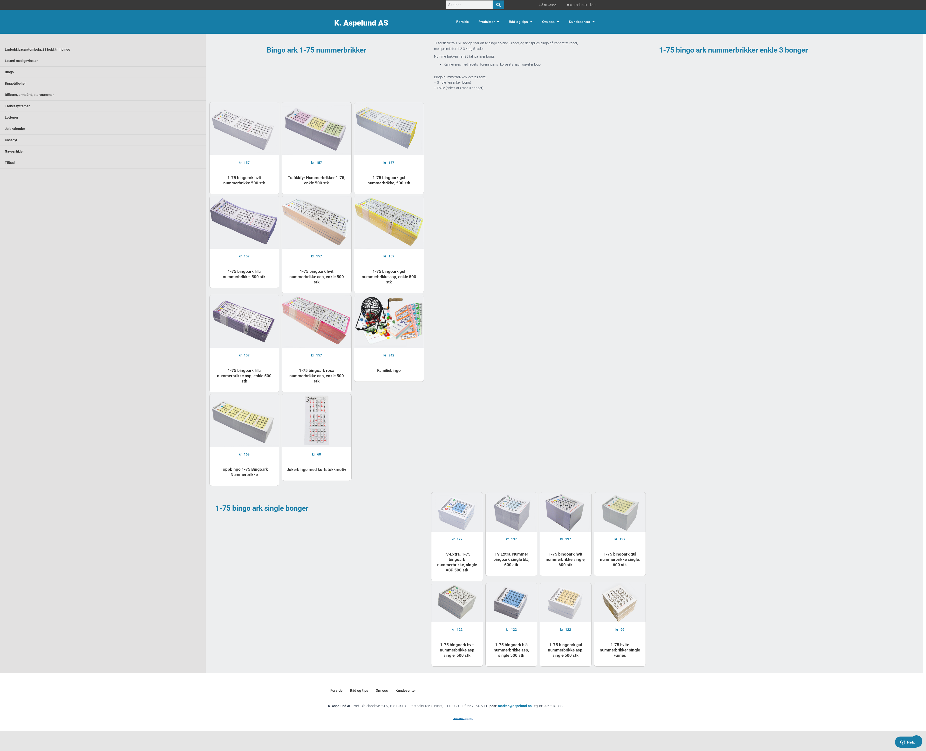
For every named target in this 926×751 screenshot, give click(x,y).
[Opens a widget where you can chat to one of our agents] (908, 743)
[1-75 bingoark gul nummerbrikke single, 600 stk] (620, 511)
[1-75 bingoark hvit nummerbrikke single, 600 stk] (565, 511)
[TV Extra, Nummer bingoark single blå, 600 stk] (511, 511)
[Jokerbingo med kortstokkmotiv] (316, 420)
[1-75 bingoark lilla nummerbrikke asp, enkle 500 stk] (244, 321)
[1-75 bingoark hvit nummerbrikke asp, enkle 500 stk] (316, 222)
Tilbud (10, 163)
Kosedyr (11, 140)
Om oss (548, 22)
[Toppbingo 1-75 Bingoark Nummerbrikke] (244, 420)
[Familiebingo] (389, 321)
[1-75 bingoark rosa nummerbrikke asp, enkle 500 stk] (316, 321)
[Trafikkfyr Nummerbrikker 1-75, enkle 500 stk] (316, 128)
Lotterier (11, 117)
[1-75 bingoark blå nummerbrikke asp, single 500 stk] (511, 602)
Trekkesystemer (17, 106)
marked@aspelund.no (530, 706)
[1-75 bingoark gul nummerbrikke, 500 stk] (389, 128)
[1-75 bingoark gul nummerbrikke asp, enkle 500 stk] (389, 222)
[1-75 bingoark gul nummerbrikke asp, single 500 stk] (565, 602)
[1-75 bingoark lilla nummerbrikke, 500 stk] (244, 222)
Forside (462, 22)
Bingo (9, 72)
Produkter (486, 22)
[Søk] (498, 4)
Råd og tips (518, 22)
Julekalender (15, 129)
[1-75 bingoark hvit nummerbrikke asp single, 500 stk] (457, 602)
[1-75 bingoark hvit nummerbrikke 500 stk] (244, 128)
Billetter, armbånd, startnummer (29, 95)
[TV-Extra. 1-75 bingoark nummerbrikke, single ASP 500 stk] (457, 511)
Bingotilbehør (15, 83)
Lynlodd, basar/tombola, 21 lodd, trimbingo (37, 49)
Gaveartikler (14, 151)
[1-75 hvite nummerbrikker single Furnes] (620, 602)
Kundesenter (579, 22)
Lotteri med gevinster (21, 61)
